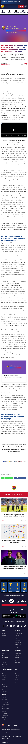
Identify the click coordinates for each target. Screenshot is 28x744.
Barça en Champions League (4, 719)
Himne (16, 679)
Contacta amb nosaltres (13, 734)
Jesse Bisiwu (17, 662)
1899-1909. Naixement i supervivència (5, 713)
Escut (16, 677)
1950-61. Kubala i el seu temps (5, 709)
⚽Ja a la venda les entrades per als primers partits (11, 2)
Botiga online (5, 682)
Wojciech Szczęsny (4, 634)
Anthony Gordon (18, 659)
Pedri (3, 655)
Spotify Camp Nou (18, 672)
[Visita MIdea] (21, 601)
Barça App (4, 681)
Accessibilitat (4, 734)
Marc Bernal (4, 664)
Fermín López (5, 657)
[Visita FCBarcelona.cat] (2, 6)
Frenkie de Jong (5, 660)
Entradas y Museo (4, 678)
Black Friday (4, 689)
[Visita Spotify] (11, 601)
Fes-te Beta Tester (5, 688)
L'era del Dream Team (5, 705)
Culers (21, 6)
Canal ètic (17, 675)
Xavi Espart (17, 637)
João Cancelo (18, 647)
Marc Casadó (4, 659)
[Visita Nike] (4, 601)
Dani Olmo (4, 662)
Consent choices (5, 738)
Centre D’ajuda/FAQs (6, 736)
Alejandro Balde (18, 633)
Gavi (3, 653)
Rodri (3, 666)
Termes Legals (5, 732)
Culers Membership (4, 672)
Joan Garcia (4, 637)
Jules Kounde (18, 644)
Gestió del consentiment (16, 736)
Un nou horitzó (5, 697)
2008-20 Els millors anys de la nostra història (5, 701)
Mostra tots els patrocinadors (14, 604)
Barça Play (4, 675)
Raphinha (17, 655)
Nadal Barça (4, 691)
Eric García (17, 646)
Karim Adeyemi (18, 660)
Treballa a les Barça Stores (17, 681)
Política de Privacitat (13, 732)
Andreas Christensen (17, 639)
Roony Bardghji (18, 657)
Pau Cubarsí (17, 635)
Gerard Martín (18, 642)
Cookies (20, 732)
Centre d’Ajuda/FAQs (5, 685)
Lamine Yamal (18, 653)
